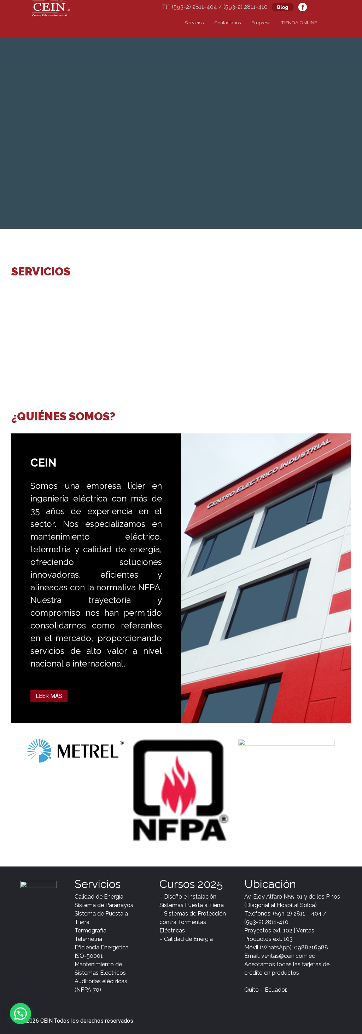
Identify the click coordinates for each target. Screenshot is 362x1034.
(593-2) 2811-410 (266, 922)
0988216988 (311, 947)
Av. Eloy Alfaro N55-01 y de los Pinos (292, 896)
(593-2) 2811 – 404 (297, 913)
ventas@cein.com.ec (288, 956)
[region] (53, 335)
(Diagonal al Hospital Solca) (281, 905)
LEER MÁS (49, 696)
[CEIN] (51, 7)
